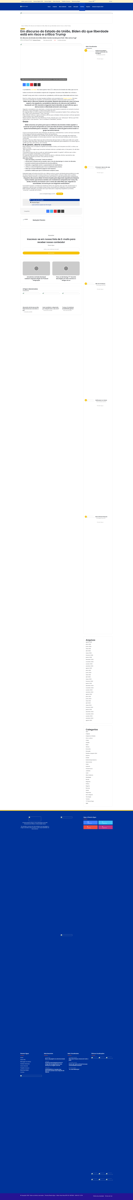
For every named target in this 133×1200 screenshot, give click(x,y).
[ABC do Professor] (90, 340)
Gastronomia (89, 762)
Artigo (87, 740)
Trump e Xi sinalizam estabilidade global (68, 308)
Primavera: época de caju (102, 167)
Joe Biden (34, 90)
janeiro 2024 (89, 709)
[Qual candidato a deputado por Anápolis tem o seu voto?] (51, 299)
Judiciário (88, 770)
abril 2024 (88, 703)
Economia (88, 749)
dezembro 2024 (89, 685)
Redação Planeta (36, 40)
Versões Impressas (25, 1063)
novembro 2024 (89, 687)
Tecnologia (88, 796)
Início (22, 25)
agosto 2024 (89, 694)
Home (49, 6)
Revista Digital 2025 (38, 1)
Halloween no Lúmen (101, 400)
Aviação (87, 742)
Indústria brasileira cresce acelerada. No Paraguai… (101, 52)
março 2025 (89, 679)
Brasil (87, 744)
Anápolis (55, 6)
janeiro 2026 (89, 657)
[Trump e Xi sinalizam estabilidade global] (71, 299)
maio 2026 (88, 648)
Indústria (88, 766)
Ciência (87, 746)
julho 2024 (88, 696)
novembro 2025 (89, 661)
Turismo (88, 799)
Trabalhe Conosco (66, 1)
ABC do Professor (100, 283)
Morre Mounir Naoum (101, 516)
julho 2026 (88, 644)
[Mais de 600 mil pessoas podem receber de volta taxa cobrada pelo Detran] (102, 1175)
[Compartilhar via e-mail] (35, 84)
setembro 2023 (89, 718)
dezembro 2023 (89, 711)
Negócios (88, 781)
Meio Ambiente (62, 6)
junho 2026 (88, 646)
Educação (76, 6)
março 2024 (89, 705)
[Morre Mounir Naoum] (90, 574)
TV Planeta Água (90, 801)
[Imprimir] (39, 84)
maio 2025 (88, 674)
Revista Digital (48, 1)
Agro (87, 731)
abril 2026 (88, 650)
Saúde (69, 6)
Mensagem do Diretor (25, 1061)
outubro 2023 (89, 716)
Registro (88, 6)
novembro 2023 (89, 713)
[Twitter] (27, 84)
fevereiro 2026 (89, 655)
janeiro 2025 (89, 683)
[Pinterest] (31, 84)
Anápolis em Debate (90, 736)
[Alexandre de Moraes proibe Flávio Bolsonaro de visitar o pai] (31, 299)
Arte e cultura (89, 738)
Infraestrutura (89, 768)
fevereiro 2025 (89, 681)
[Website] (34, 223)
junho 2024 (88, 698)
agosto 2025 (89, 668)
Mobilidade (88, 777)
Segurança (88, 792)
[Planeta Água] (24, 6)
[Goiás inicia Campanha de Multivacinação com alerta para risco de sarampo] (94, 1181)
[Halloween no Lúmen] (90, 457)
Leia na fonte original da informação (41, 204)
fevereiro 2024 (89, 707)
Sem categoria (89, 794)
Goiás (87, 764)
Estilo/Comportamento (91, 759)
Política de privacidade (98, 1196)
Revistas (88, 788)
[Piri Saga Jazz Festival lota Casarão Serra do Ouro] (102, 1059)
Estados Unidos (67, 98)
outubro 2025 (89, 663)
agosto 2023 (89, 720)
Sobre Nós (22, 1059)
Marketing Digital (76, 1)
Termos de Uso (108, 1196)
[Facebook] (24, 84)
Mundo (87, 779)
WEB (87, 803)
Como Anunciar (56, 1)
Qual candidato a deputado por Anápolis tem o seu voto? (50, 308)
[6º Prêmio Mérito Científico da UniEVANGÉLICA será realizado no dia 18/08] (94, 1175)
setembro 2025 (89, 666)
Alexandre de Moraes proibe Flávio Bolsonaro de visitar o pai (31, 309)
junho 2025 (88, 672)
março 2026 (89, 653)
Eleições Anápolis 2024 (97, 6)
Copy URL (59, 193)
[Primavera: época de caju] (90, 224)
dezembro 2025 (89, 659)
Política (82, 6)
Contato (22, 1072)
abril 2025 (88, 676)
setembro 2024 (89, 692)
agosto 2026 (89, 642)
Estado (87, 757)
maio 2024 (88, 700)
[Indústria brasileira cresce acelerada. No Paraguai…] (90, 107)
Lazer (87, 773)
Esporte (88, 755)
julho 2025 (88, 670)
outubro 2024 (89, 690)
